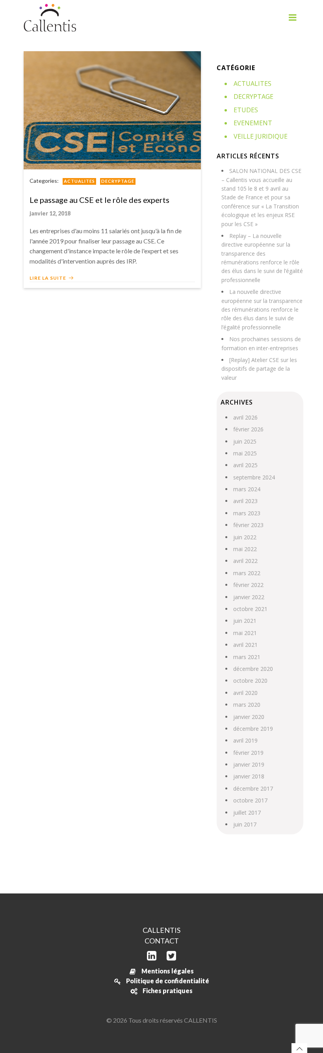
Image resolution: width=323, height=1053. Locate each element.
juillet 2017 (247, 812)
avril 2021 (245, 644)
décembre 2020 (253, 668)
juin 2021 (244, 620)
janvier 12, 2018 (50, 213)
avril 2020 (245, 692)
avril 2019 (245, 740)
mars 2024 (246, 489)
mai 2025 (245, 453)
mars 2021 (246, 657)
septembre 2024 (254, 477)
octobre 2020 (250, 680)
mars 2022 (246, 573)
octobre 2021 (250, 609)
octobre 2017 (250, 800)
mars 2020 (246, 704)
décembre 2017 (253, 788)
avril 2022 (245, 561)
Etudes (246, 110)
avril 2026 (245, 417)
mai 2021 (245, 633)
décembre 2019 (253, 728)
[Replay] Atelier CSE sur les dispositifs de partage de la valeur (259, 368)
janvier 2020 (248, 717)
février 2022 (248, 585)
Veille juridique (261, 136)
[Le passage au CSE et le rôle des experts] (112, 109)
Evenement (253, 123)
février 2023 (248, 525)
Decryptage (117, 181)
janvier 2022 (248, 597)
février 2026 (248, 429)
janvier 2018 (248, 776)
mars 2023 (246, 513)
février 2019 (248, 752)
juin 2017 (244, 824)
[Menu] (292, 17)
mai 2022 (245, 549)
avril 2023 (245, 501)
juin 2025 (244, 441)
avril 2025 (245, 465)
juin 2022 (244, 537)
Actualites (79, 181)
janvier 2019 (248, 764)
